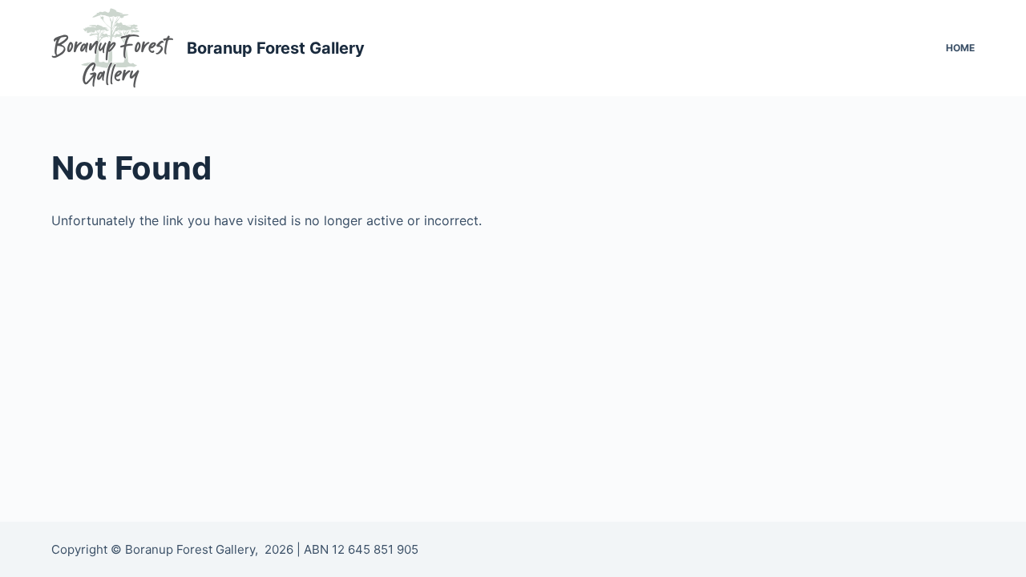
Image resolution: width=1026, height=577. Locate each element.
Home (960, 48)
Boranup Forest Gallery (276, 48)
